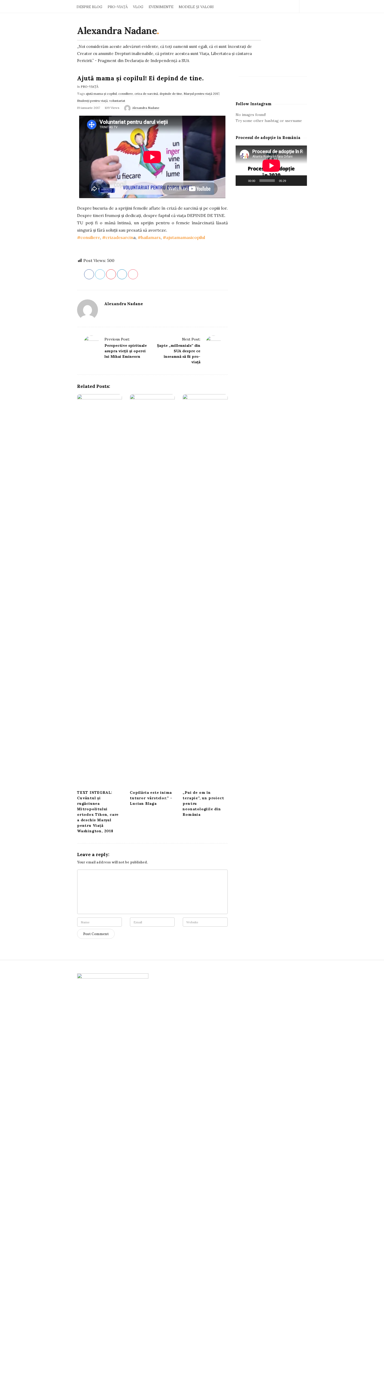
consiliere (125, 94)
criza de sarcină (146, 94)
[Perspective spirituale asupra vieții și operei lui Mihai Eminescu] (91, 343)
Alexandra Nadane (117, 31)
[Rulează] (242, 180)
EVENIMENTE (161, 6)
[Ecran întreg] (300, 180)
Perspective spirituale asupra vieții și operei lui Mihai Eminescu (125, 351)
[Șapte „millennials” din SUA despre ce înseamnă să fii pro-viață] (213, 343)
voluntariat (117, 101)
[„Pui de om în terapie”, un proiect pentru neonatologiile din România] (205, 590)
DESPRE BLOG (89, 6)
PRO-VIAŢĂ (118, 6)
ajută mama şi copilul (101, 94)
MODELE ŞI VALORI (196, 6)
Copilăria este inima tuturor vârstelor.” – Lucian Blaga (151, 798)
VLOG (138, 6)
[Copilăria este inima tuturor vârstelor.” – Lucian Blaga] (152, 590)
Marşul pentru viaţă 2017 (201, 94)
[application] (271, 166)
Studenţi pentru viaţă (92, 101)
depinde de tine (171, 94)
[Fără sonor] (291, 180)
